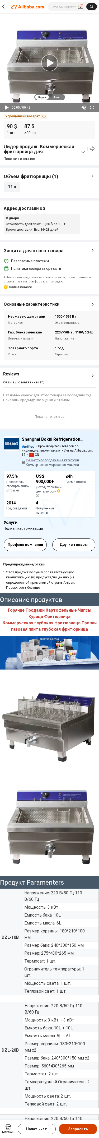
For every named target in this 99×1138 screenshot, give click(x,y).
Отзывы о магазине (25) (24, 382)
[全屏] (92, 107)
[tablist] (49, 97)
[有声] (83, 107)
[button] (25, 116)
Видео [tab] (42, 97)
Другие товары (74, 544)
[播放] (7, 107)
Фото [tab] (56, 97)
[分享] (92, 149)
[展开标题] (83, 152)
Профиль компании (25, 544)
